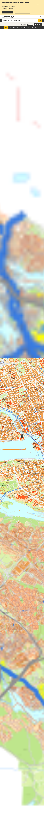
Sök (40, 20)
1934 (36, 27)
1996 (10, 27)
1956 (21, 27)
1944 (28, 27)
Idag (6, 27)
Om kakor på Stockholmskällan (8, 8)
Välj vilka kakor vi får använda (23, 12)
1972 (17, 27)
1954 (25, 27)
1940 (32, 27)
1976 (14, 27)
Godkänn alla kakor (8, 12)
